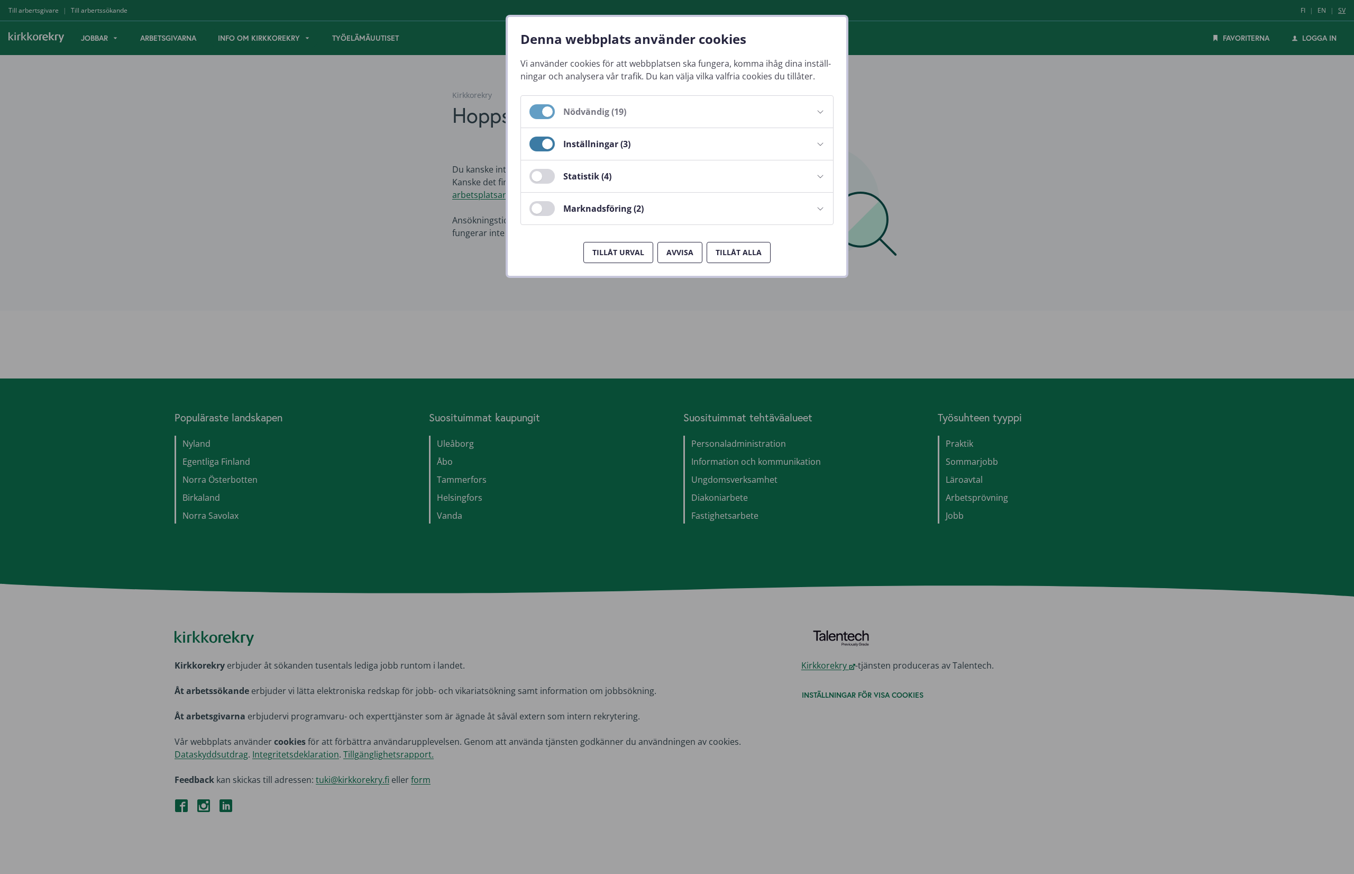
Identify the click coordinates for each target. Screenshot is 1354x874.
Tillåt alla (739, 252)
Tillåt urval (618, 252)
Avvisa (679, 252)
